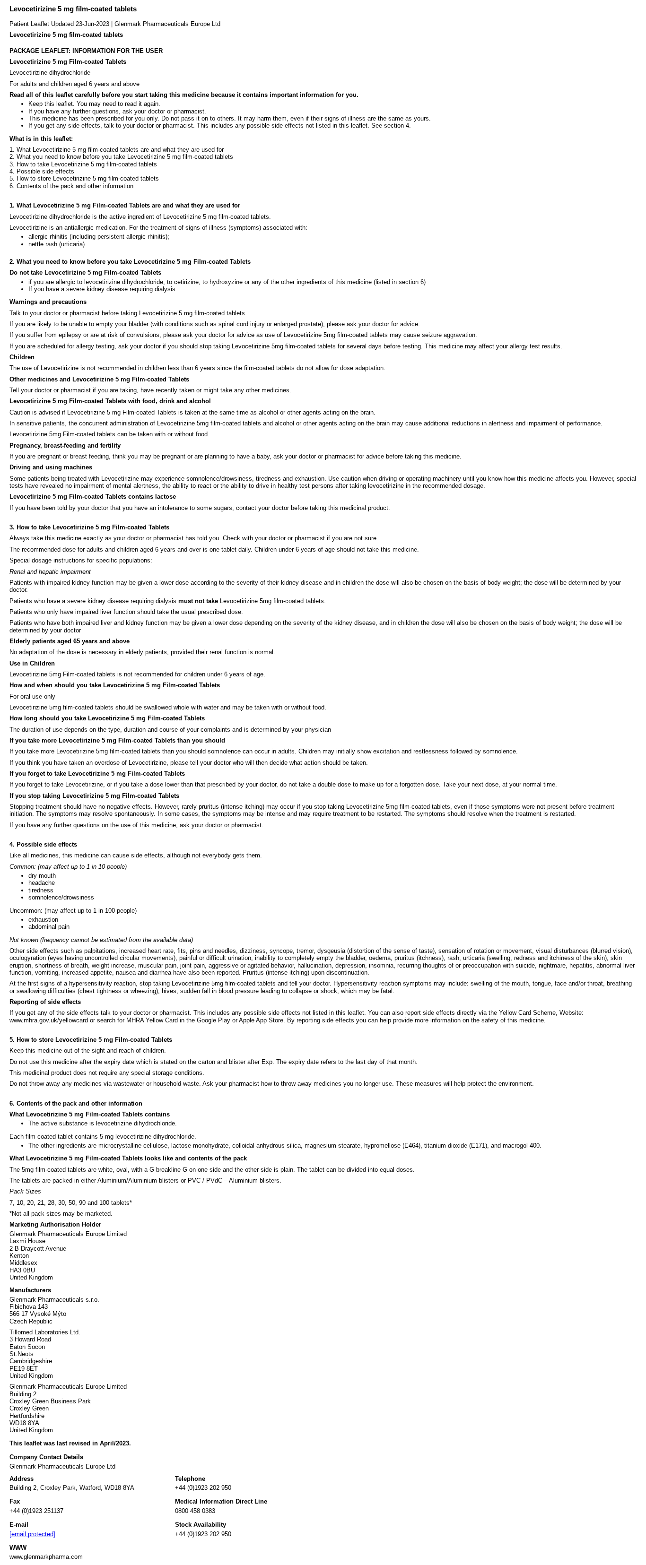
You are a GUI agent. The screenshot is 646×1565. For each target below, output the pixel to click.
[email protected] (32, 1534)
